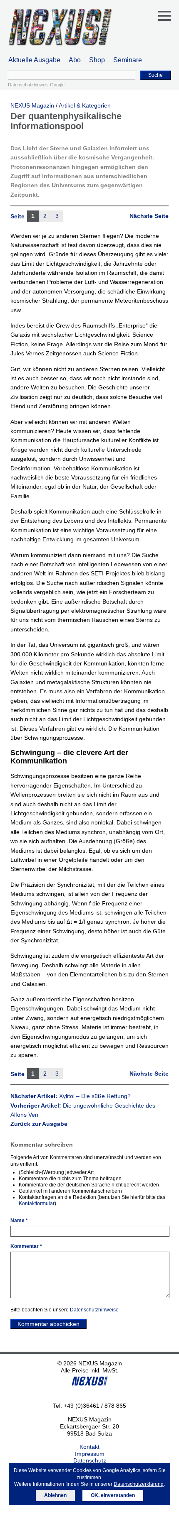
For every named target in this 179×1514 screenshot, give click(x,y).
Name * (19, 1220)
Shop (97, 60)
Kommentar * (26, 1246)
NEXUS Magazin (32, 105)
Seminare (127, 60)
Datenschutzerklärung (139, 1484)
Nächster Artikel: (70, 1096)
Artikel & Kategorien (85, 105)
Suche (155, 75)
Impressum (89, 1453)
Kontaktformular (37, 1203)
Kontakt (89, 1446)
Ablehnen (55, 1495)
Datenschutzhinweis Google (36, 84)
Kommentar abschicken (48, 1324)
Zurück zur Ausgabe (38, 1123)
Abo (75, 60)
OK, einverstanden (113, 1495)
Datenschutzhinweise (94, 1310)
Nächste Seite (149, 216)
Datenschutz (89, 1460)
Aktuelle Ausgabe (34, 60)
